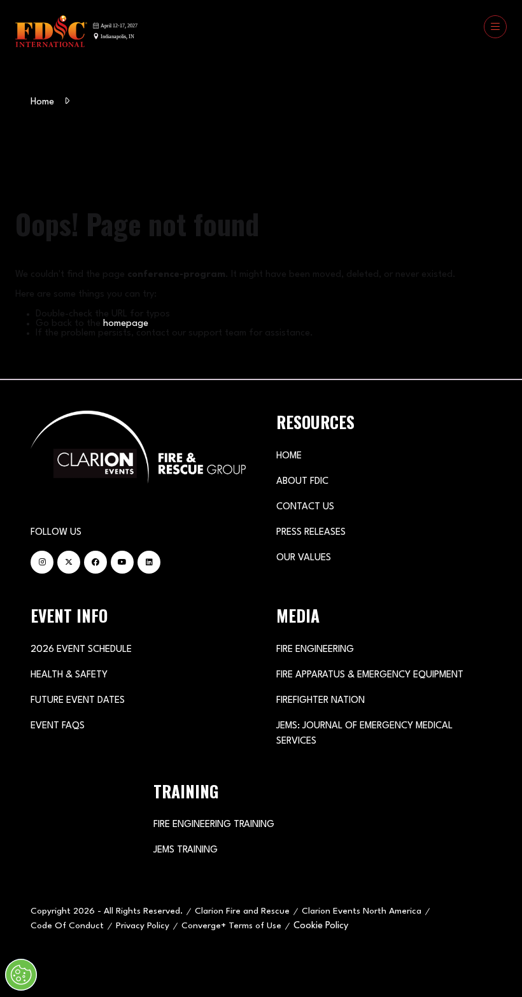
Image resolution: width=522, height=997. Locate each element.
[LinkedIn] (149, 562)
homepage (125, 324)
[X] (68, 562)
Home (42, 102)
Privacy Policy (142, 925)
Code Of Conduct (67, 925)
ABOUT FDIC (302, 481)
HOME (289, 456)
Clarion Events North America (361, 911)
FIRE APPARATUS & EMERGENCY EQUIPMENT (369, 675)
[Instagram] (42, 562)
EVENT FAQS (58, 726)
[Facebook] (95, 562)
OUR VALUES (303, 558)
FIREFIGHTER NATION (320, 700)
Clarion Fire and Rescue (242, 911)
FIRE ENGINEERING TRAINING (213, 825)
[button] (495, 26)
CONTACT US (305, 507)
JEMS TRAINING (185, 850)
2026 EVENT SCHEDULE (81, 649)
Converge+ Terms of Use (231, 925)
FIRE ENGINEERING (315, 649)
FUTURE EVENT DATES (78, 700)
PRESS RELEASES (311, 532)
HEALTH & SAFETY (69, 675)
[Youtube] (122, 562)
